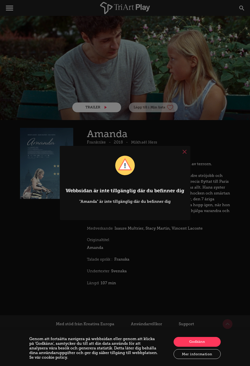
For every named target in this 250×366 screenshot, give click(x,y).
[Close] (185, 152)
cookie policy (54, 357)
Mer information (197, 354)
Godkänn (197, 342)
